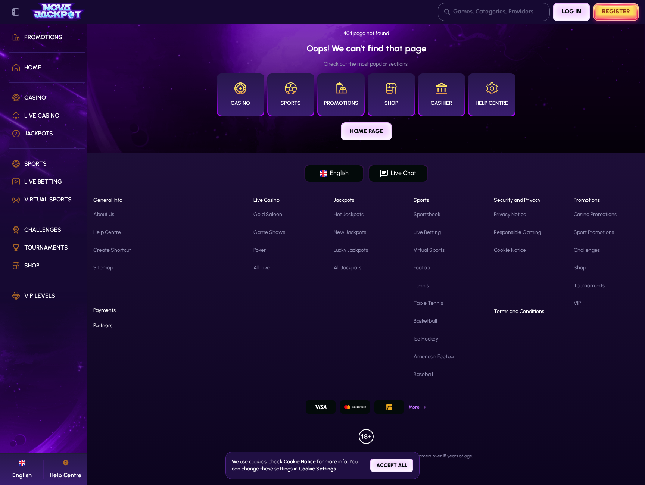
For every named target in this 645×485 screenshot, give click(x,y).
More (414, 407)
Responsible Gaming (517, 232)
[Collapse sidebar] (15, 12)
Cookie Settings (317, 469)
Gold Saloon (267, 214)
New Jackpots (350, 232)
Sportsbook (427, 214)
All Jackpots (347, 268)
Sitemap (103, 268)
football (423, 268)
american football (435, 356)
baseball (423, 374)
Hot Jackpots (349, 214)
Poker (259, 250)
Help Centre (107, 232)
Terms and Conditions (519, 312)
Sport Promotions (594, 232)
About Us (103, 214)
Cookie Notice (510, 250)
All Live (261, 268)
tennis (421, 285)
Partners (102, 326)
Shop (580, 268)
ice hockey (426, 339)
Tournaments (589, 285)
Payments (104, 310)
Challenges (587, 250)
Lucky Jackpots (351, 250)
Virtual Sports (429, 250)
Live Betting (427, 232)
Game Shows (269, 232)
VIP (577, 303)
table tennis (428, 303)
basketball (425, 321)
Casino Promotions (595, 214)
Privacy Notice (510, 214)
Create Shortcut (112, 250)
